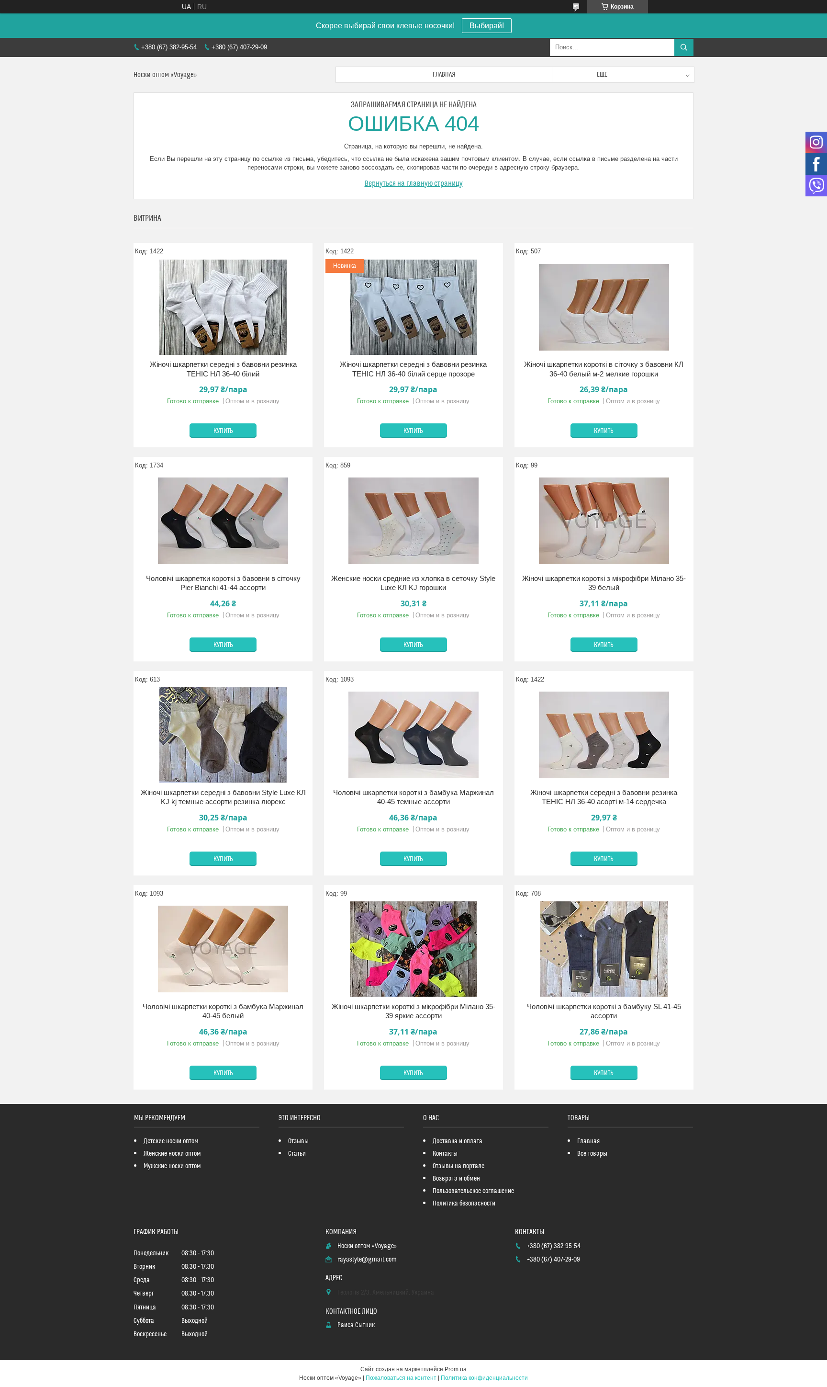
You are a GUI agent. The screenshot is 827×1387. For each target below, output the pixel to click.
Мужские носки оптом (172, 1166)
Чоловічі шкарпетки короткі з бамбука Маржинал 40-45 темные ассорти (413, 797)
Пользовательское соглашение (473, 1191)
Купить (223, 431)
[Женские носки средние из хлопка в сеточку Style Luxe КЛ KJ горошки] (413, 521)
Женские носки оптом (172, 1154)
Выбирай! (486, 26)
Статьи (297, 1154)
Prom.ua (456, 1369)
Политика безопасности (464, 1203)
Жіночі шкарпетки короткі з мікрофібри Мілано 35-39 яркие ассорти (413, 1011)
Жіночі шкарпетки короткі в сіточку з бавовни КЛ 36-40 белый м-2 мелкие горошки (603, 369)
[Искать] (683, 47)
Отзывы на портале (458, 1166)
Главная (444, 75)
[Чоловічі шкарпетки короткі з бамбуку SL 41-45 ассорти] (604, 949)
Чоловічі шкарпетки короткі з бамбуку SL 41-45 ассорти (604, 1011)
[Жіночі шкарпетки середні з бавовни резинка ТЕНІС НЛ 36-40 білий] (223, 307)
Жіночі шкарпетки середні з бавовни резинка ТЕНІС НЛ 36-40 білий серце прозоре (413, 369)
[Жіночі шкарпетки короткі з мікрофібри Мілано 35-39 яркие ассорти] (413, 949)
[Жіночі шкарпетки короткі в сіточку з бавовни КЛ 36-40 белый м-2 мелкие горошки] (604, 307)
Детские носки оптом (171, 1141)
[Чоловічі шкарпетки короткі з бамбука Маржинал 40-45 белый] (223, 949)
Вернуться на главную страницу (414, 183)
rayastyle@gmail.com (367, 1259)
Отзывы (298, 1141)
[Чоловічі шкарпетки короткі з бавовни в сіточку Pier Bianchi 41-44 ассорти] (223, 521)
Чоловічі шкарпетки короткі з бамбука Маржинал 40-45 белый (223, 1011)
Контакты (445, 1154)
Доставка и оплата (457, 1141)
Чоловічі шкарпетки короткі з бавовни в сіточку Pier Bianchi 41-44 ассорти (223, 583)
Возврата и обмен (456, 1178)
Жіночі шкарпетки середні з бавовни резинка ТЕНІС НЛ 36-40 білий (223, 369)
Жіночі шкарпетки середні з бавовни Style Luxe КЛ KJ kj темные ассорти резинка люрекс (223, 797)
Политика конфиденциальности (484, 1378)
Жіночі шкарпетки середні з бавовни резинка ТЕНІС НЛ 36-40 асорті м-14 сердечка (603, 797)
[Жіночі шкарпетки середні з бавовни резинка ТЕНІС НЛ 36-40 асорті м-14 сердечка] (604, 735)
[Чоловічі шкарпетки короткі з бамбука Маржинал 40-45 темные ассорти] (413, 735)
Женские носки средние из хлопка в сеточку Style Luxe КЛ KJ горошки (413, 583)
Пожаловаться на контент (401, 1378)
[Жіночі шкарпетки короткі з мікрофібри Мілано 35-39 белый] (604, 521)
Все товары (592, 1154)
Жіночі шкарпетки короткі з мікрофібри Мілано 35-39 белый (604, 583)
